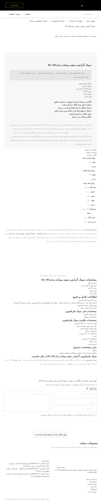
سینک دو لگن (59, 36)
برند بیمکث (67, 36)
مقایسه (27, 14)
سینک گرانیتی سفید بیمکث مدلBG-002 (80, 26)
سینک (95, 283)
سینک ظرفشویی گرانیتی (46, 73)
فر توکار (11, 234)
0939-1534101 (92, 472)
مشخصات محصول (91, 150)
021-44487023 (34, 463)
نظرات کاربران (92, 155)
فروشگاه (94, 489)
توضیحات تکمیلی (91, 152)
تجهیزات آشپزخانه (75, 21)
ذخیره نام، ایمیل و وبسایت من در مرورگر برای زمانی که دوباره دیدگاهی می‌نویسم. (67, 415)
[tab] (50, 150)
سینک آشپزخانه (92, 230)
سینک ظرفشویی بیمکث (38, 21)
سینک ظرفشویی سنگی (28, 73)
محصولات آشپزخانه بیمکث (80, 36)
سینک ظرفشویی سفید (81, 77)
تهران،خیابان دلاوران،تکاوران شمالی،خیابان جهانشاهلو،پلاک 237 (76, 470)
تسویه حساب (92, 492)
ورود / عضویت (14, 14)
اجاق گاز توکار (30, 234)
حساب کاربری (92, 484)
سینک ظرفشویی (58, 21)
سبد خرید (94, 487)
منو (82, 5)
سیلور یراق (91, 21)
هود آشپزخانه (20, 234)
